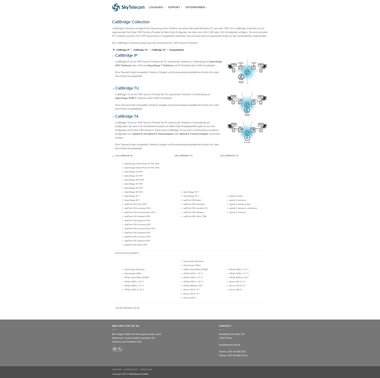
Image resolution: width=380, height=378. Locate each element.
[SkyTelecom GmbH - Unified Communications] (128, 7)
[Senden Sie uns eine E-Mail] (114, 349)
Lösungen (156, 7)
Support (174, 7)
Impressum (146, 370)
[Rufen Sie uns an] (120, 349)
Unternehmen (195, 7)
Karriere (117, 370)
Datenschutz (131, 370)
